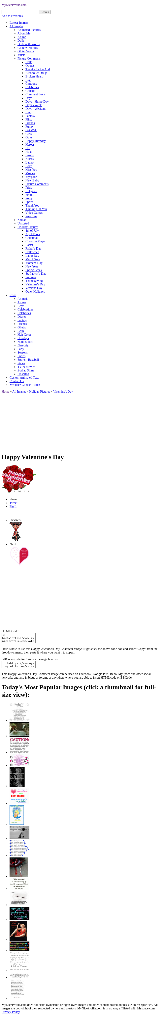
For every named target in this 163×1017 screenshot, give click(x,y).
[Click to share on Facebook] (19, 479)
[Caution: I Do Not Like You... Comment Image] (19, 752)
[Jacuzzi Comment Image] (19, 736)
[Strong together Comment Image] (19, 919)
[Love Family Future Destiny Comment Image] (19, 855)
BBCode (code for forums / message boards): (30, 659)
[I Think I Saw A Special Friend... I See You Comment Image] (17, 824)
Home (5, 391)
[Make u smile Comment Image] (19, 977)
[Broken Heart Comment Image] (19, 876)
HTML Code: (10, 631)
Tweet (13, 503)
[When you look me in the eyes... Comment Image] (19, 970)
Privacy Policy (11, 1012)
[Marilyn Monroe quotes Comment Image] (18, 939)
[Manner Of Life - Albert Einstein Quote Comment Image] (19, 888)
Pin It (13, 506)
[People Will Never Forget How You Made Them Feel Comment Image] (19, 950)
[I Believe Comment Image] (19, 904)
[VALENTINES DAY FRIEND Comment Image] (19, 565)
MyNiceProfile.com (14, 5)
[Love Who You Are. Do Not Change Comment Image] (19, 803)
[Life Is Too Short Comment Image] (17, 998)
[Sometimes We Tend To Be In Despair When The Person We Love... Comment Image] (19, 765)
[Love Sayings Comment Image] (19, 720)
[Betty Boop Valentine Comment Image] (16, 540)
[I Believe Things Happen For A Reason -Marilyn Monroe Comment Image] (17, 786)
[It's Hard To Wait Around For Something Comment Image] (19, 838)
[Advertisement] (81, 421)
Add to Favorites (12, 16)
